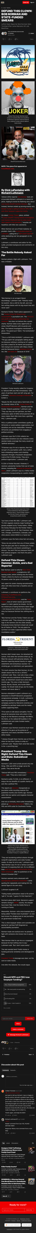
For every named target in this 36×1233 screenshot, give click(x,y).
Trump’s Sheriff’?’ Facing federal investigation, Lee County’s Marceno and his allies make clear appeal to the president (17, 220)
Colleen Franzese (10, 1091)
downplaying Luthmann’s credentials (14, 881)
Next (30, 1054)
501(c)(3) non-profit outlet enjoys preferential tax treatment (17, 319)
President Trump (7, 958)
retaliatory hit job (26, 349)
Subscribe (26, 2)
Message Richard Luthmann (19, 1035)
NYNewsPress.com (8, 597)
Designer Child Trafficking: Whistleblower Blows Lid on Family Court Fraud (11, 1150)
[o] (31, 1150)
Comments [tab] (5, 1070)
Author (7, 1121)
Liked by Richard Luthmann (13, 1093)
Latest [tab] (8, 1143)
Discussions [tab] (15, 1143)
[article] (18, 1155)
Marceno (15, 788)
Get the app (26, 1225)
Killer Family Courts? (9, 1167)
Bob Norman (22, 197)
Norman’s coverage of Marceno (20, 395)
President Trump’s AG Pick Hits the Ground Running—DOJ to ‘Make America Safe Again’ (13, 1186)
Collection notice (26, 1220)
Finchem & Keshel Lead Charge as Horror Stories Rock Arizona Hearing (13, 1170)
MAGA (16, 903)
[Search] (33, 1143)
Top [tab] (3, 1143)
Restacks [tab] (12, 1070)
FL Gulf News (5, 8)
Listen (32, 33)
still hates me (12, 351)
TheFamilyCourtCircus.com (10, 599)
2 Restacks (17, 1042)
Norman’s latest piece (16, 804)
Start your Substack (13, 1225)
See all (5, 1196)
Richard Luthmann (12, 192)
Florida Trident (13, 215)
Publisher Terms (25, 1219)
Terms (18, 1220)
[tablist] (9, 1070)
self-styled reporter (26, 234)
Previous (6, 1054)
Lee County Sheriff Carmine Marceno (14, 204)
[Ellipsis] (33, 1090)
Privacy (13, 1220)
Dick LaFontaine (12, 31)
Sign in (32, 2)
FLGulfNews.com (7, 169)
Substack (4, 595)
